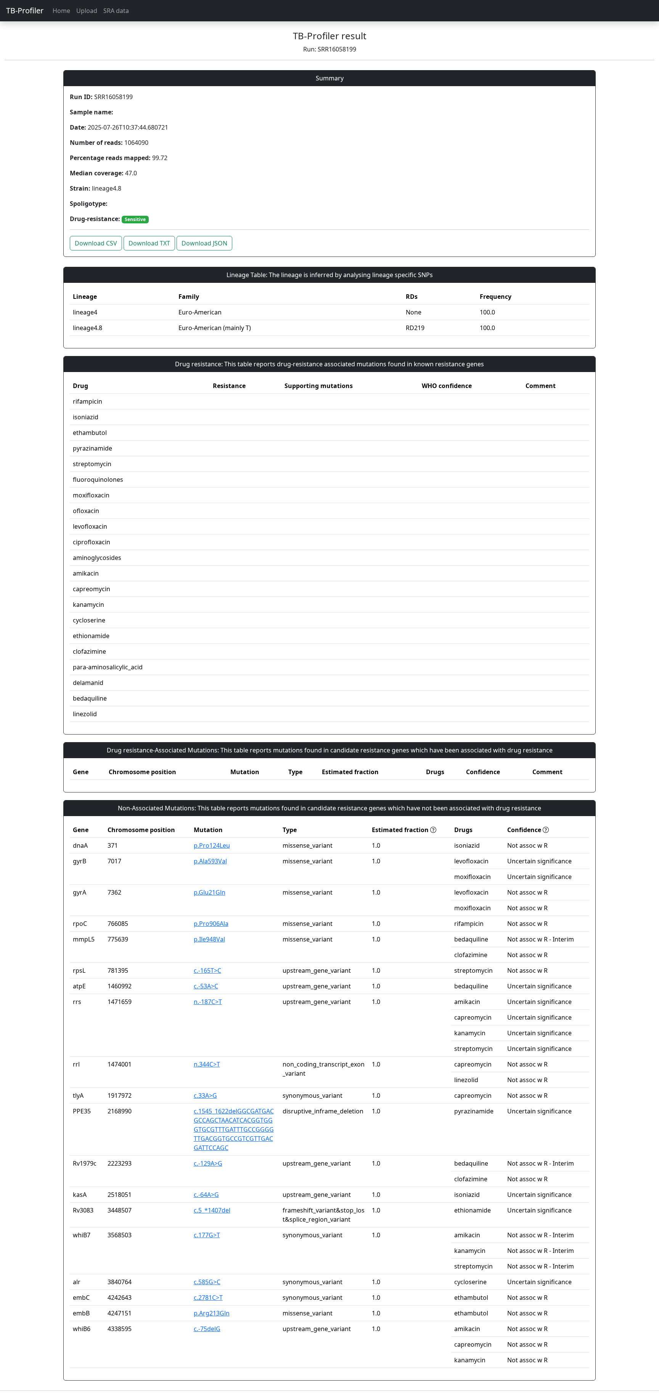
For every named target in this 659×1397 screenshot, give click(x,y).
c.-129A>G (208, 1163)
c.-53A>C (206, 986)
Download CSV (96, 243)
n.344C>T (207, 1064)
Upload (86, 10)
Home (61, 10)
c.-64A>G (206, 1194)
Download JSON (204, 243)
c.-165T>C (207, 970)
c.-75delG (207, 1329)
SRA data (116, 10)
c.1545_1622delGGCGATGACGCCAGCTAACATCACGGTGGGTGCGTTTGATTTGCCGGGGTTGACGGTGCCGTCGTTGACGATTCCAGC (234, 1129)
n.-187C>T (208, 1002)
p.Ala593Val (210, 861)
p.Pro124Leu (212, 845)
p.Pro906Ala (211, 923)
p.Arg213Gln (212, 1313)
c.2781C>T (208, 1297)
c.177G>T (207, 1235)
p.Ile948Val (209, 939)
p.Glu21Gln (209, 892)
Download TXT (149, 243)
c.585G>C (207, 1282)
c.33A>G (205, 1095)
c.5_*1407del (212, 1210)
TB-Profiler (24, 10)
